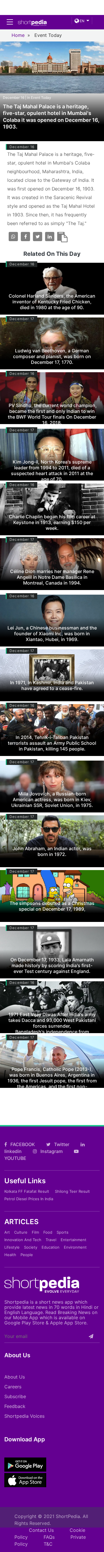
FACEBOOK (22, 1144)
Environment (75, 1247)
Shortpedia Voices (24, 1416)
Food (47, 1232)
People (27, 1254)
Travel (51, 1239)
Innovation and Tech (22, 1239)
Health (10, 1254)
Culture (20, 1232)
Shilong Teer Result (72, 1191)
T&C (48, 1544)
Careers (12, 1387)
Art (7, 1232)
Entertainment (73, 1239)
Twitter (61, 1144)
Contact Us (41, 1530)
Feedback (14, 1406)
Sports (62, 1232)
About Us (14, 1377)
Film (35, 1232)
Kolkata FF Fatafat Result (26, 1191)
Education (51, 1247)
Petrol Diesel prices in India (28, 1198)
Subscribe (15, 1396)
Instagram (51, 1151)
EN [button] (81, 21)
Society (30, 1247)
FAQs (49, 1537)
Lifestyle (12, 1247)
